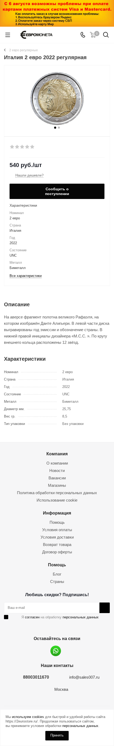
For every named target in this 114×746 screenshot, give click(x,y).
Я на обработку (60, 617)
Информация (57, 513)
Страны (57, 581)
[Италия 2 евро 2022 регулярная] (57, 98)
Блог (57, 574)
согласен (32, 617)
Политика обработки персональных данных (57, 492)
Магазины (57, 485)
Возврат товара (57, 544)
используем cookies (28, 717)
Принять (57, 735)
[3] (22, 147)
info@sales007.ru (84, 677)
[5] (32, 147)
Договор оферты (57, 552)
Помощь (57, 522)
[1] (12, 147)
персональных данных (81, 617)
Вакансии (57, 478)
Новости (57, 470)
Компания (57, 453)
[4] (27, 147)
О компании (57, 463)
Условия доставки (57, 537)
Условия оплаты (57, 529)
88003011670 (36, 677)
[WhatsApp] (55, 651)
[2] (17, 147)
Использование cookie (57, 500)
